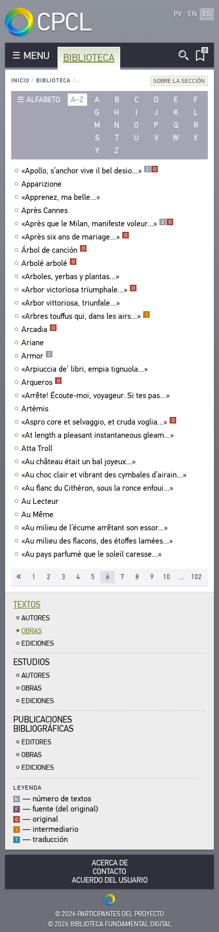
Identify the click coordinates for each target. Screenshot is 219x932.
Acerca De (110, 863)
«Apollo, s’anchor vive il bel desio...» (88, 170)
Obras (31, 630)
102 (196, 577)
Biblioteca (89, 58)
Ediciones (37, 643)
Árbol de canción (53, 250)
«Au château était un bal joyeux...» (78, 461)
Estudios (31, 662)
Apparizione (41, 184)
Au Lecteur (40, 501)
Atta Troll (36, 448)
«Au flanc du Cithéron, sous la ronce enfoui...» (97, 488)
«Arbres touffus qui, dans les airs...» (84, 316)
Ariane (32, 342)
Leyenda (27, 787)
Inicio (20, 80)
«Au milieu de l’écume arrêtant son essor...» (94, 527)
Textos (26, 604)
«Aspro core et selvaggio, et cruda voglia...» (98, 422)
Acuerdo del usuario (110, 880)
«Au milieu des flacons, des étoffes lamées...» (97, 541)
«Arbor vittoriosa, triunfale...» (70, 303)
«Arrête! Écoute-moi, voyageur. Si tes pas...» (95, 395)
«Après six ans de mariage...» (74, 237)
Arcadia (38, 329)
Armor (35, 355)
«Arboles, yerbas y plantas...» (70, 276)
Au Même (37, 514)
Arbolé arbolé (48, 263)
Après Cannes (44, 210)
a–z (77, 99)
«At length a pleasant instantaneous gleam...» (97, 435)
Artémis (34, 408)
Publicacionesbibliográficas (43, 724)
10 (166, 577)
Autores (35, 618)
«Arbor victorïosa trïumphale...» (78, 289)
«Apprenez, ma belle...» (60, 197)
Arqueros (40, 382)
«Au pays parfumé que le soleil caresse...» (91, 554)
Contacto (109, 871)
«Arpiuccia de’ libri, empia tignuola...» (84, 369)
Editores (36, 742)
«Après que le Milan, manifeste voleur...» (96, 223)
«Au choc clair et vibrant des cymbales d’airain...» (103, 474)
